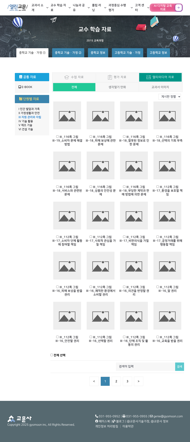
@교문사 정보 (159, 421)
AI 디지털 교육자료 (163, 7)
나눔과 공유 (79, 8)
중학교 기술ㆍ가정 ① (32, 52)
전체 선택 (59, 355)
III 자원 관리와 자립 (30, 117)
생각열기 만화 (117, 87)
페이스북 (104, 421)
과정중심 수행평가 (117, 8)
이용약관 (128, 426)
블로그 (120, 421)
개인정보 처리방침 (106, 426)
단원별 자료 (30, 99)
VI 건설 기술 (26, 129)
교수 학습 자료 (58, 8)
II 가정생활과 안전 (29, 113)
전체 (74, 87)
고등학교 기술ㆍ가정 (127, 52)
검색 (179, 366)
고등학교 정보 (158, 52)
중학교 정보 (98, 52)
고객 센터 (139, 8)
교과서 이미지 (160, 87)
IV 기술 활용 (26, 121)
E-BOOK (26, 87)
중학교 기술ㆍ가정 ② (68, 52)
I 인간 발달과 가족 (29, 109)
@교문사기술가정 (138, 421)
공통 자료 (29, 77)
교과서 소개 (37, 8)
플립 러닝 (96, 8)
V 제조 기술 (25, 125)
